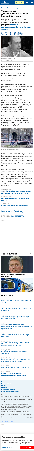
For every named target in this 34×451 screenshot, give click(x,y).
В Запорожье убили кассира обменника (15, 205)
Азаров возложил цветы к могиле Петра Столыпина (15, 336)
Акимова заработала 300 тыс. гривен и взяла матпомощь (16, 309)
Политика (10, 8)
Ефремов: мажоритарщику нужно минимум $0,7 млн (16, 301)
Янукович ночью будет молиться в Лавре (15, 367)
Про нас (3, 382)
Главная (3, 8)
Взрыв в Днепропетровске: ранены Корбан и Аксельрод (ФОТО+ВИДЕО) (16, 192)
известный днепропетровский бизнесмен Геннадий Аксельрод (16, 27)
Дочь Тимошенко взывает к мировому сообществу (14, 352)
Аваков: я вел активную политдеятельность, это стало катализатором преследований (16, 327)
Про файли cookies (7, 447)
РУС (27, 2)
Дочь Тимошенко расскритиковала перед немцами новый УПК (15, 318)
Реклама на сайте (6, 384)
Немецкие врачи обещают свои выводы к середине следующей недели (15, 360)
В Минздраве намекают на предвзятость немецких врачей (13, 374)
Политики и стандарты (8, 389)
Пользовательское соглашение (10, 391)
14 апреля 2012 (19, 8)
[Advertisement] (17, 234)
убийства (18, 211)
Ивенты (3, 385)
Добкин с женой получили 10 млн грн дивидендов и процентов (15, 344)
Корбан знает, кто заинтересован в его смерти (15, 199)
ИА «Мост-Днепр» (17, 216)
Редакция (4, 387)
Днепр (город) (7, 211)
